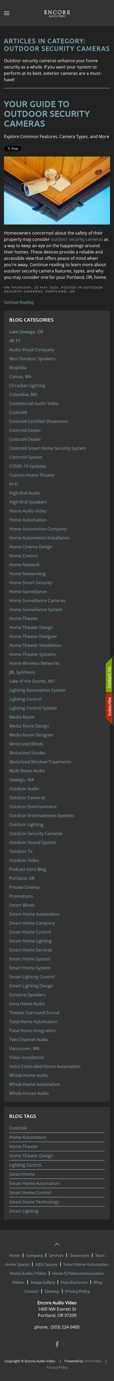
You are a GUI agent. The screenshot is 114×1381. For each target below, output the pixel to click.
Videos (18, 1282)
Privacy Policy (77, 1291)
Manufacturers (74, 1282)
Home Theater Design (31, 1156)
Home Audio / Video (28, 1273)
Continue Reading (19, 302)
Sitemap (52, 1291)
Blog (98, 1282)
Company (34, 1255)
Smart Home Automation (34, 1183)
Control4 (18, 1128)
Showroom (79, 1255)
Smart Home (22, 1174)
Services (56, 1255)
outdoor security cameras (77, 239)
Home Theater (23, 1146)
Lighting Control (25, 1165)
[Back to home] (57, 13)
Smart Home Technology (34, 1202)
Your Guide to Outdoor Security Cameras (47, 113)
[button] (6, 13)
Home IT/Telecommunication (78, 1273)
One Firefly (92, 1361)
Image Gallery (42, 1282)
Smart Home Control (30, 1192)
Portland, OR (60, 291)
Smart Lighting (23, 1211)
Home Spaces (17, 1264)
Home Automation (27, 1137)
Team (100, 1255)
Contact (31, 1291)
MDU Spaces (46, 1264)
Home (14, 1255)
